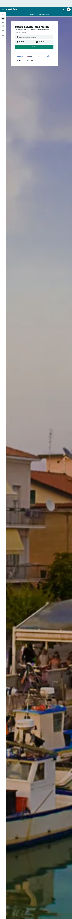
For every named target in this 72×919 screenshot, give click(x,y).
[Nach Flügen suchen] (3, 15)
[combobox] (22, 33)
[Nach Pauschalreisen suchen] (3, 26)
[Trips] (3, 31)
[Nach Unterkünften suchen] (3, 18)
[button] (3, 9)
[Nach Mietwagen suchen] (3, 22)
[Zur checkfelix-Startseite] (11, 9)
